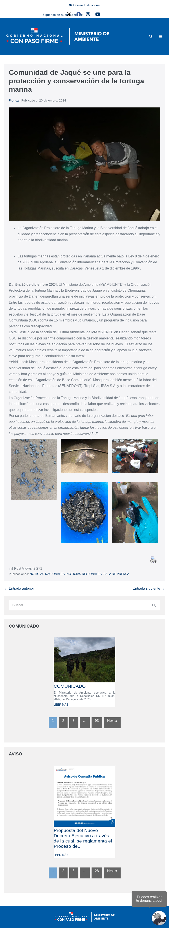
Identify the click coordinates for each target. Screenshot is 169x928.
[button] (150, 36)
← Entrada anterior (19, 588)
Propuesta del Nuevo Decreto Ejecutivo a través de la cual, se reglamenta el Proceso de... (83, 838)
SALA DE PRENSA (116, 574)
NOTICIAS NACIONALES (47, 574)
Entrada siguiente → (149, 588)
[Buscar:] (84, 605)
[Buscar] (154, 605)
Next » (112, 721)
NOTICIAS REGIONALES (84, 574)
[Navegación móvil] (161, 36)
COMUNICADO (70, 686)
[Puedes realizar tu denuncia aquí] (159, 918)
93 (97, 721)
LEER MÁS (61, 704)
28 (97, 871)
